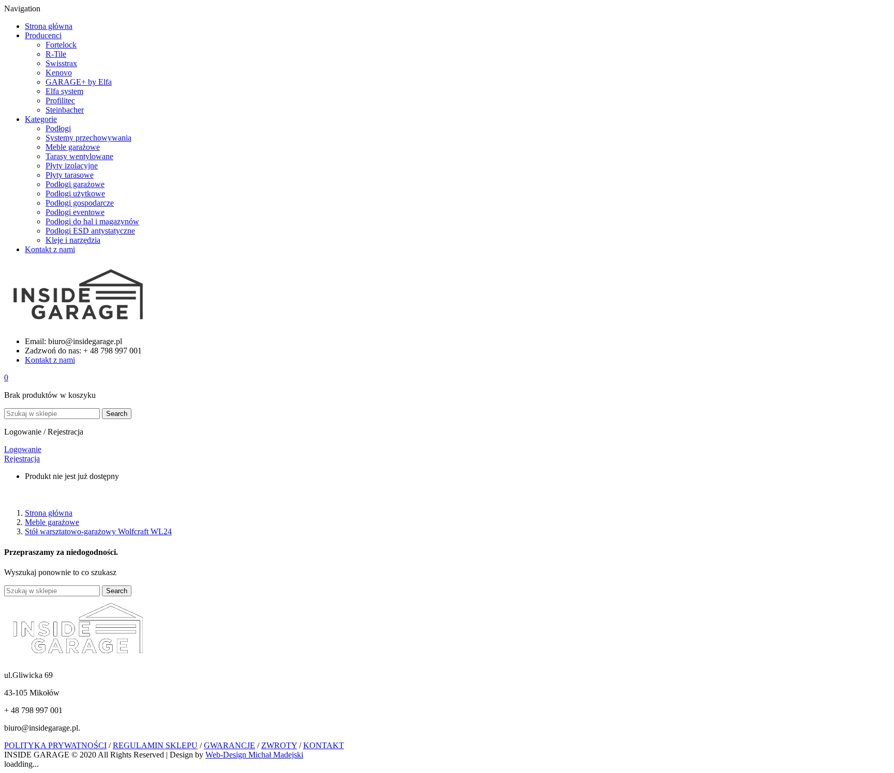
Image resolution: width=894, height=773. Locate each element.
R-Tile (56, 54)
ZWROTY (279, 745)
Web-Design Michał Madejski (254, 754)
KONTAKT (323, 745)
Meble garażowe (73, 147)
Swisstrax (61, 63)
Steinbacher (65, 109)
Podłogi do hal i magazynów (92, 221)
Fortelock (61, 44)
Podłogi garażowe (75, 184)
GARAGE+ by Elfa (79, 82)
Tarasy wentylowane (79, 156)
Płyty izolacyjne (72, 165)
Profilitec (60, 100)
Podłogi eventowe (75, 212)
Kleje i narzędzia (73, 240)
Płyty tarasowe (70, 175)
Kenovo (59, 72)
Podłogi (58, 128)
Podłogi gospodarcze (80, 202)
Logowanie (22, 449)
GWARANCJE (229, 745)
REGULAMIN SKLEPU (155, 745)
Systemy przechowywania (88, 137)
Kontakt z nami (50, 359)
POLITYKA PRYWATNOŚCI (55, 745)
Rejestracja (22, 458)
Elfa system (64, 91)
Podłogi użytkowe (75, 193)
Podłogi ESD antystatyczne (90, 230)
